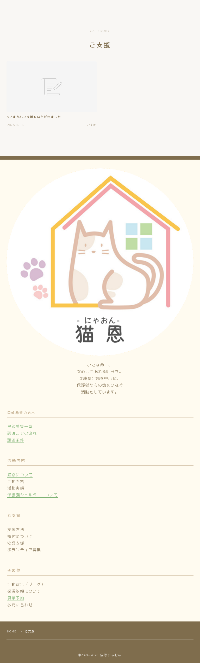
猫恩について (20, 475)
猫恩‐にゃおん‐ (30, 10)
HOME (11, 631)
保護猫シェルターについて (32, 495)
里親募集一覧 (20, 426)
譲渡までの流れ (22, 433)
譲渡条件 (15, 440)
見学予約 (15, 598)
